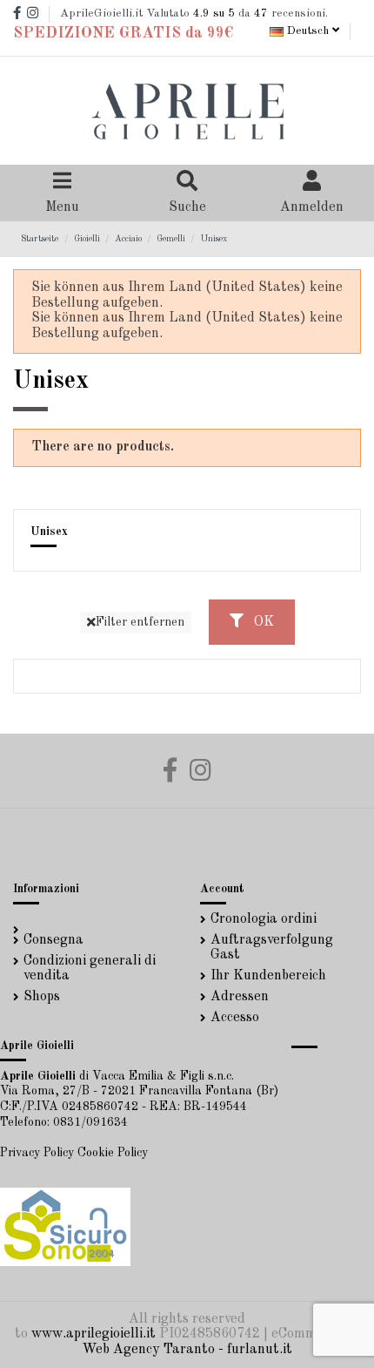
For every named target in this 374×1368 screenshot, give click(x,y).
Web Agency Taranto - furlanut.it (187, 1350)
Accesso (234, 1018)
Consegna (53, 940)
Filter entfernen (140, 622)
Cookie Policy (112, 1153)
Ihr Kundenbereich (268, 976)
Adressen (239, 997)
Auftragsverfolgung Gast (271, 948)
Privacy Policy (37, 1153)
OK (262, 622)
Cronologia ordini (263, 919)
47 (261, 13)
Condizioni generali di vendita (89, 969)
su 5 (214, 13)
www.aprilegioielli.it (93, 1334)
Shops (41, 997)
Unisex (49, 532)
